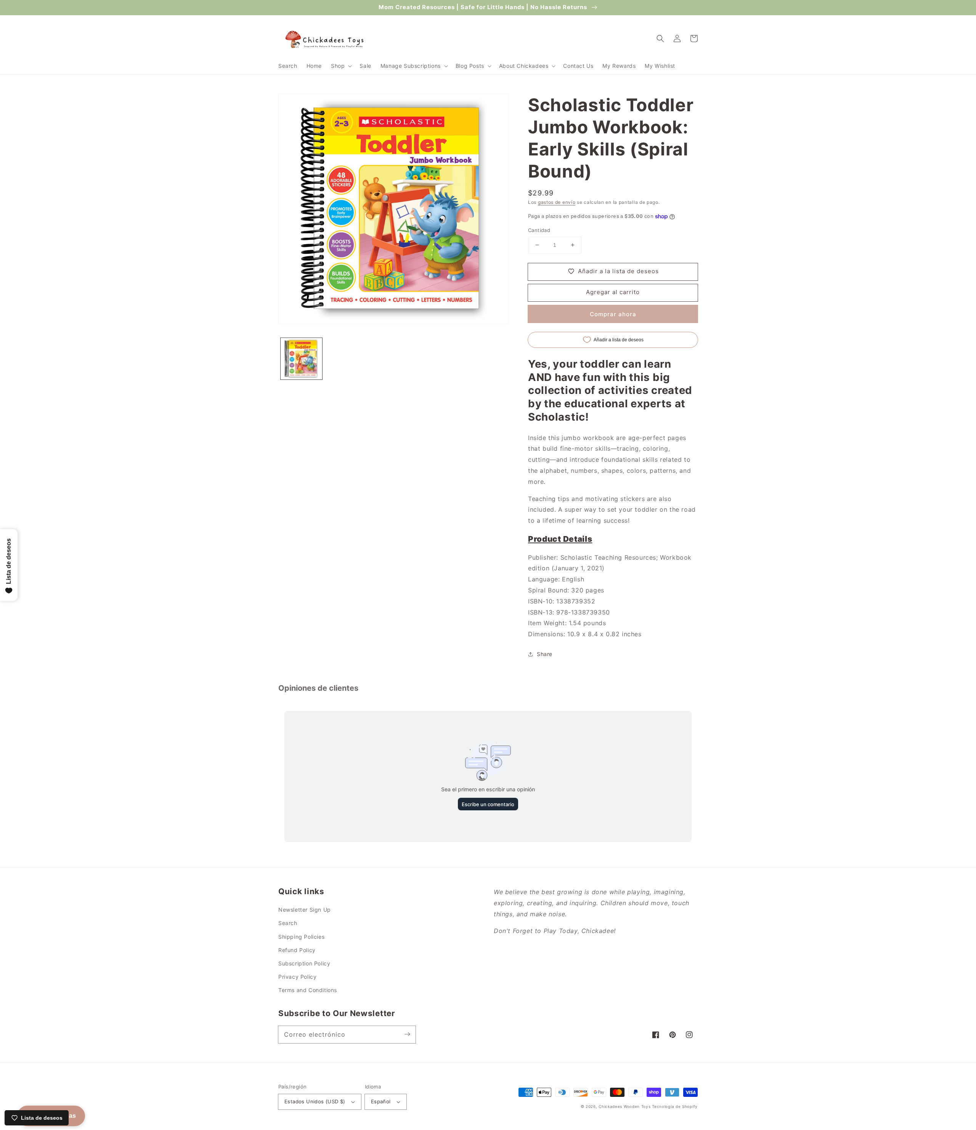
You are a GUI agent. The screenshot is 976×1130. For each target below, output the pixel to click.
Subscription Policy (304, 963)
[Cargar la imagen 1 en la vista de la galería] (301, 359)
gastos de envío (557, 202)
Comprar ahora (613, 314)
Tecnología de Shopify (675, 1106)
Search (287, 923)
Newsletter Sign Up (304, 909)
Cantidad (539, 230)
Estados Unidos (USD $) (314, 1101)
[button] (340, 66)
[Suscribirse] (407, 1034)
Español (381, 1101)
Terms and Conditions (307, 990)
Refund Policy (297, 950)
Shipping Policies (301, 936)
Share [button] (544, 654)
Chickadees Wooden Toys (624, 1106)
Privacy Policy (297, 976)
